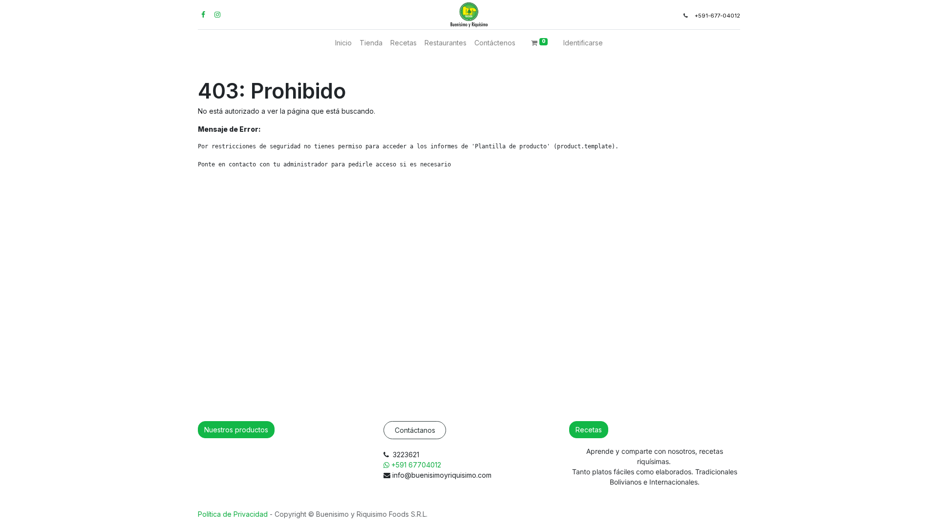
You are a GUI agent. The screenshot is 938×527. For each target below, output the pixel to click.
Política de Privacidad (234, 514)
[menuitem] (343, 43)
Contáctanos (415, 430)
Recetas (589, 430)
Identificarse (583, 43)
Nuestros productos (236, 430)
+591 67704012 (417, 465)
